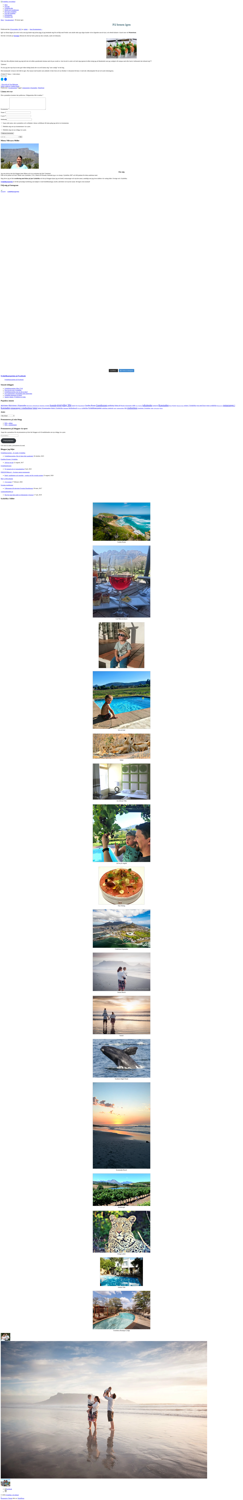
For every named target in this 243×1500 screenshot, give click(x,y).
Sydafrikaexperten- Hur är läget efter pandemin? (19, 456)
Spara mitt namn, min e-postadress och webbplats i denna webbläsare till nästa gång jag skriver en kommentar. (36, 123)
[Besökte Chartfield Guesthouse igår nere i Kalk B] (152, 350)
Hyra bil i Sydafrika (10, 11)
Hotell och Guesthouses (12, 10)
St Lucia (79, 408)
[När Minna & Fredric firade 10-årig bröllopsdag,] (152, 247)
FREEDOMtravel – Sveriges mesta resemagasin (15, 472)
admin (26, 29)
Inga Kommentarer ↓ (36, 29)
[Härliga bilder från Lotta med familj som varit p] (30, 316)
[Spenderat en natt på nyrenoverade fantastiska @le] (30, 247)
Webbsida (4, 119)
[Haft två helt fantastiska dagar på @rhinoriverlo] (152, 282)
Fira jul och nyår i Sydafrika (13, 390)
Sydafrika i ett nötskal (12, 1495)
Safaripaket (65, 408)
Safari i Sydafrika (57, 408)
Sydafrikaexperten (95, 408)
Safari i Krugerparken (44, 408)
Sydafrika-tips (9, 8)
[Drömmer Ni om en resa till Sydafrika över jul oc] (212, 247)
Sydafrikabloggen (6, 466)
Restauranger (220, 405)
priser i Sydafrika (190, 405)
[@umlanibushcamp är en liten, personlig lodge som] (152, 316)
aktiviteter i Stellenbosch (33, 405)
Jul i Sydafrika (139, 405)
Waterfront (41, 88)
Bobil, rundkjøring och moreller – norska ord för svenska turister (24, 475)
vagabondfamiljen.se (7, 491)
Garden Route (90, 405)
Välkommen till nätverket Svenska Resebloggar (19, 488)
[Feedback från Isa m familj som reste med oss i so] (212, 316)
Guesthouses (101, 405)
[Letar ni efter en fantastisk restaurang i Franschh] (30, 213)
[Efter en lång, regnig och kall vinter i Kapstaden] (30, 350)
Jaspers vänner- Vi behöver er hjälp (15, 397)
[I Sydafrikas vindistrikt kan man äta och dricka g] (91, 316)
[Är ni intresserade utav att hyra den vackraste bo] (91, 247)
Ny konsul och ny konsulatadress (14, 469)
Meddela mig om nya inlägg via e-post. (14, 130)
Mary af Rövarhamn (7, 479)
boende (53, 405)
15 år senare (8, 482)
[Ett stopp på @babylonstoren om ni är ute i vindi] (152, 213)
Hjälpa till (117, 405)
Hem (6, 5)
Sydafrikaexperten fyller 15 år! (14, 388)
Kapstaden (164, 405)
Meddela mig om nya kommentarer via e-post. (17, 126)
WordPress (21, 1498)
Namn (2, 112)
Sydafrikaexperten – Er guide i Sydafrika (13, 453)
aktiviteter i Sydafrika (45, 405)
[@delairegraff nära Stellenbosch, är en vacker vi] (91, 213)
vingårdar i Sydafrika (144, 408)
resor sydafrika (211, 405)
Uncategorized (9, 20)
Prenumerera (8, 441)
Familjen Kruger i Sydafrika (9, 459)
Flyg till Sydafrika (10, 13)
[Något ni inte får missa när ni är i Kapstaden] (212, 213)
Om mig (7, 6)
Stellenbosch (73, 408)
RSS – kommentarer (11, 425)
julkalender (147, 405)
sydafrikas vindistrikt (107, 408)
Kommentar (5, 109)
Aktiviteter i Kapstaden (17, 405)
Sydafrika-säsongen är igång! (13, 395)
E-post (3, 116)
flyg (76, 405)
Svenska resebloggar (7, 485)
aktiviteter (4, 405)
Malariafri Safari (180, 405)
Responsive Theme (6, 1498)
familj (73, 405)
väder (152, 408)
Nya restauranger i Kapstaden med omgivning (18, 393)
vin (125, 408)
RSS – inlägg (9, 423)
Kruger (174, 405)
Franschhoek (81, 405)
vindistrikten (132, 408)
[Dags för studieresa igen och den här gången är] (212, 282)
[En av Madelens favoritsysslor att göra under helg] (91, 350)
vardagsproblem (120, 408)
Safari (35, 408)
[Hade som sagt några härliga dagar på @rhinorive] (91, 282)
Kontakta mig (9, 17)
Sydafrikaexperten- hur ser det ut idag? (16, 392)
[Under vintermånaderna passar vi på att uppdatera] (212, 350)
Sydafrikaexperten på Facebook (13, 376)
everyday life (64, 405)
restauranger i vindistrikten (21, 408)
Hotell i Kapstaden (126, 405)
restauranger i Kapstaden (29, 88)
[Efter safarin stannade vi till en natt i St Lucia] (30, 282)
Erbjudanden (8, 15)
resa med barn (201, 405)
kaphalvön (155, 405)
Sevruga (16, 36)
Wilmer (161, 408)
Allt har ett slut (9, 462)
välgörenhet (156, 408)
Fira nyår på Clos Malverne (10, 84)
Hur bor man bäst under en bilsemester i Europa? (19, 495)
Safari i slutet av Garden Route (10, 86)
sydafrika (85, 408)
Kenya (170, 405)
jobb (133, 405)
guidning (111, 405)
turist (115, 408)
